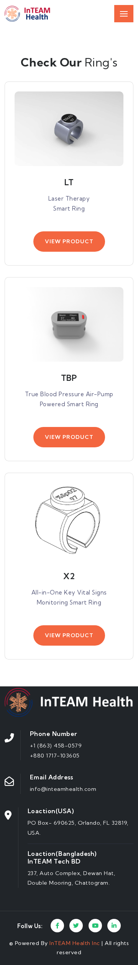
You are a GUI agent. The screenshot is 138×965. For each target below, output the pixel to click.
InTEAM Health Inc (75, 943)
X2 (69, 576)
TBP (69, 378)
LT (69, 182)
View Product (69, 241)
